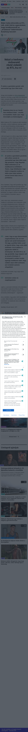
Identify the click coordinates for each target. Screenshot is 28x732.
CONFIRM (8, 410)
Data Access (14, 415)
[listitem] (14, 341)
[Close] (25, 317)
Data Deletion (6, 415)
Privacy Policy (22, 415)
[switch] (23, 344)
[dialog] (14, 366)
